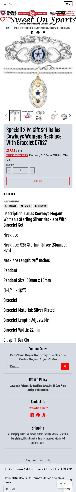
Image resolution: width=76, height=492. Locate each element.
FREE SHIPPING (17, 155)
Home (8, 28)
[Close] (71, 477)
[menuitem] (15, 115)
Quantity (10, 165)
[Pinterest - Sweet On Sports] (38, 32)
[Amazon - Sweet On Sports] (44, 32)
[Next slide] (70, 115)
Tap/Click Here (38, 408)
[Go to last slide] (6, 115)
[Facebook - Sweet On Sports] (32, 32)
